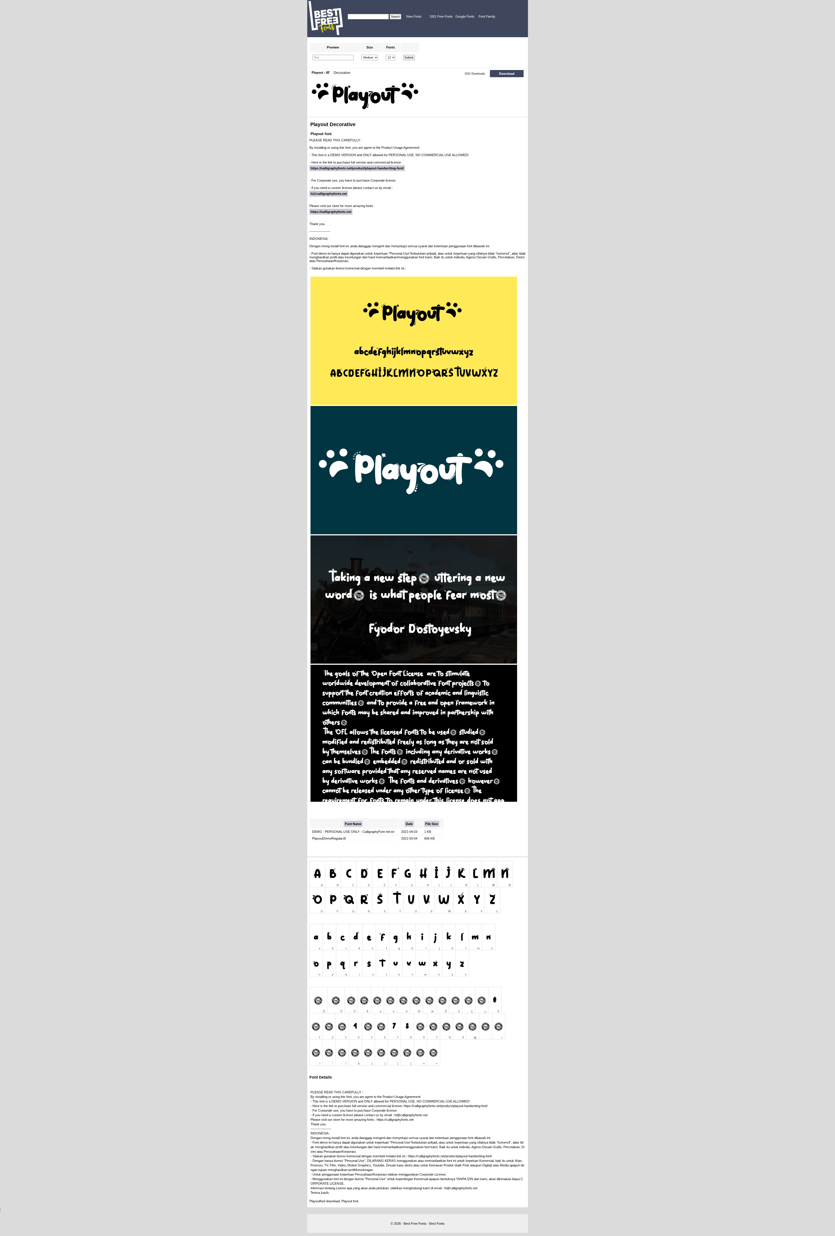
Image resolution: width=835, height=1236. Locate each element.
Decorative (342, 73)
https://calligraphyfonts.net (331, 212)
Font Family (487, 16)
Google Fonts (464, 16)
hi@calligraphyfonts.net (329, 193)
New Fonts (414, 16)
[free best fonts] (325, 18)
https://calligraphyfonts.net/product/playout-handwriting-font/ (357, 168)
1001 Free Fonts (441, 16)
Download (506, 73)
